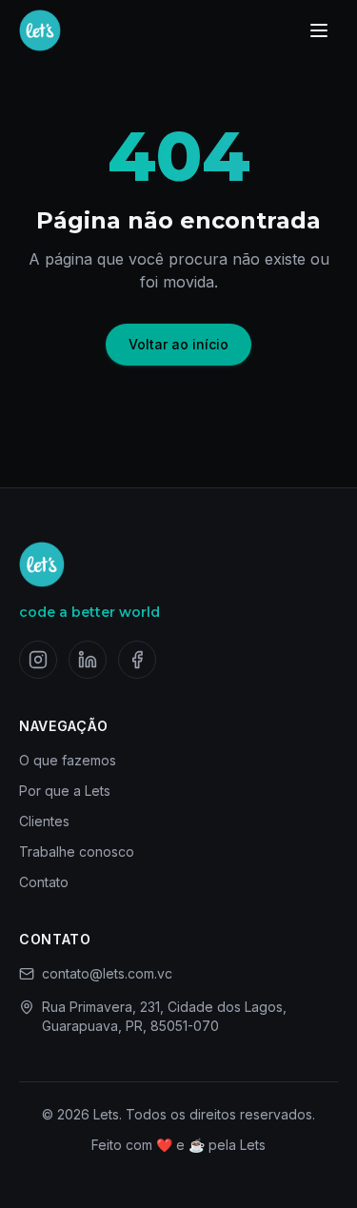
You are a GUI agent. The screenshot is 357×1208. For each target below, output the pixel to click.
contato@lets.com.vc (107, 973)
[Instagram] (38, 660)
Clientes (44, 821)
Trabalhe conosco (76, 851)
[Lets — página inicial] (40, 30)
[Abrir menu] (319, 30)
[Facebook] (137, 660)
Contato (44, 882)
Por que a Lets (64, 790)
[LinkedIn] (88, 660)
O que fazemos (67, 760)
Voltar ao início (178, 344)
